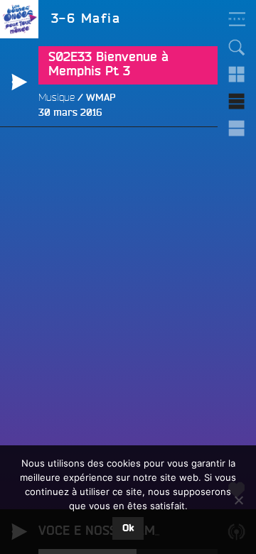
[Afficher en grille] (236, 74)
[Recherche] (236, 47)
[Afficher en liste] (236, 101)
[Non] (238, 500)
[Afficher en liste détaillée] (236, 128)
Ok (128, 528)
